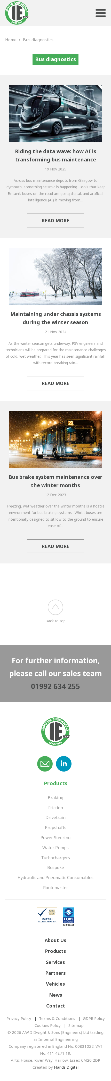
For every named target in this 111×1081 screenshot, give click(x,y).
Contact (55, 1006)
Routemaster (55, 887)
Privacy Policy (18, 1018)
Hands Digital (66, 1067)
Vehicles (55, 984)
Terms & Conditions (57, 1018)
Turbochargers (55, 858)
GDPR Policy (94, 1018)
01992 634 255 (55, 686)
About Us (55, 940)
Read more (55, 220)
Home (11, 40)
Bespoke (55, 867)
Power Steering (55, 837)
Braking (55, 797)
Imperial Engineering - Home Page (16, 13)
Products (55, 951)
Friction (55, 807)
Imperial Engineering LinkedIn (64, 764)
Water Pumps (55, 847)
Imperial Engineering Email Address (45, 764)
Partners (55, 973)
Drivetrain (55, 817)
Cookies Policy (48, 1025)
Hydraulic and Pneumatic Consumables (55, 877)
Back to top (55, 620)
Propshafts (55, 827)
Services (55, 962)
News (55, 995)
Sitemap (76, 1025)
